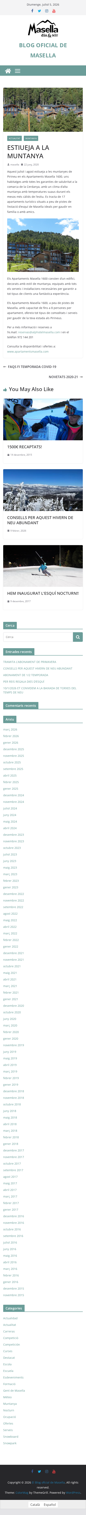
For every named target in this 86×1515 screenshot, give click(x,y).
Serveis (8, 1430)
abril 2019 (10, 1065)
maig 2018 (10, 1117)
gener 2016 (10, 1282)
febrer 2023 (11, 881)
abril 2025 (10, 775)
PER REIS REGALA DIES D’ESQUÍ (23, 681)
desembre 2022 (13, 894)
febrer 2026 (11, 736)
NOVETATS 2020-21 (63, 377)
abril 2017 (10, 1190)
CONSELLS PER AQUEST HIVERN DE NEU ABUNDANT (40, 520)
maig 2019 (10, 1058)
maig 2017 (10, 1183)
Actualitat (14, 138)
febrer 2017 (11, 1203)
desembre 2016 (13, 1216)
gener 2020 (10, 1038)
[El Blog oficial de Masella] (8, 71)
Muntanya (31, 138)
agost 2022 (10, 913)
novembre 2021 (13, 959)
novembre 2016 (13, 1223)
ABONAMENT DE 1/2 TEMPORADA (25, 675)
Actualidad (10, 1318)
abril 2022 (10, 927)
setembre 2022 (13, 907)
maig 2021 (10, 973)
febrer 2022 (11, 940)
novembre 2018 (13, 1098)
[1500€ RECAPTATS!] (43, 401)
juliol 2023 (10, 854)
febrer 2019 (11, 1078)
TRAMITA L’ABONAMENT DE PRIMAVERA (29, 662)
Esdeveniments (13, 1377)
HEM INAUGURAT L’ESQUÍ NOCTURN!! (43, 593)
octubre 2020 (12, 1012)
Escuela (8, 1371)
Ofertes (8, 1423)
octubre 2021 (12, 966)
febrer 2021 (11, 992)
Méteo (7, 1397)
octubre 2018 (12, 1104)
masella (14, 164)
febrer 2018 (11, 1137)
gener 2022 (10, 946)
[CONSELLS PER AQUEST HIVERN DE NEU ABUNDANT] (43, 472)
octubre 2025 (12, 762)
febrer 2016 (11, 1275)
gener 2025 (10, 788)
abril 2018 (10, 1124)
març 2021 (10, 986)
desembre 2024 (13, 795)
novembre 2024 (13, 802)
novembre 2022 (13, 900)
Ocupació (9, 1417)
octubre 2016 (12, 1229)
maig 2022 (10, 920)
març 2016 (10, 1269)
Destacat (9, 1358)
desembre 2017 (13, 1150)
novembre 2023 (13, 841)
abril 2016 (10, 1262)
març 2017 (10, 1196)
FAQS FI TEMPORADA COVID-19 (32, 367)
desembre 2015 (13, 1288)
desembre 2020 (13, 1006)
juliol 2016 (10, 1242)
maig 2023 (10, 867)
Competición (11, 1344)
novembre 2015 (13, 1295)
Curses (7, 1351)
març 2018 (10, 1131)
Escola (7, 1364)
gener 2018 (10, 1144)
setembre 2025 (13, 769)
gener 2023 (10, 887)
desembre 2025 (13, 749)
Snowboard (10, 1436)
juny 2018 (9, 1111)
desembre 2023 (13, 835)
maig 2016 (10, 1255)
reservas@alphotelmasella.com (39, 332)
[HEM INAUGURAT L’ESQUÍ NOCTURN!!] (43, 548)
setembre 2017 (13, 1170)
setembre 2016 (13, 1236)
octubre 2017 (12, 1163)
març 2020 (10, 1025)
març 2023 (10, 874)
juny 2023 (9, 861)
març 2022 (10, 933)
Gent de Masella (14, 1390)
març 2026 (10, 729)
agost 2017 (10, 1177)
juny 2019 (9, 1052)
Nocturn (8, 1410)
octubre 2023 (12, 848)
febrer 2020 (11, 1032)
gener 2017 (10, 1209)
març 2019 (10, 1071)
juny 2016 (9, 1249)
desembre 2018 (13, 1091)
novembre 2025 (13, 756)
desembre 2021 (13, 953)
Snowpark (9, 1443)
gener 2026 (10, 742)
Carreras (9, 1331)
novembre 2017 (13, 1157)
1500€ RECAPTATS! (24, 446)
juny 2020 (9, 1019)
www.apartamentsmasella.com (28, 351)
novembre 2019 (13, 1045)
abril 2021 (10, 979)
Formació (9, 1384)
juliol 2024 (10, 808)
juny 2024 (9, 815)
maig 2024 (10, 821)
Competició (10, 1338)
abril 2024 (10, 828)
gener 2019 (10, 1084)
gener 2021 (10, 999)
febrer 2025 (11, 782)
